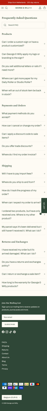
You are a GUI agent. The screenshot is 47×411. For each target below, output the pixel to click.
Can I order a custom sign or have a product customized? (20, 44)
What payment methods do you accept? (18, 115)
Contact (5, 354)
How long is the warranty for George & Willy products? (21, 284)
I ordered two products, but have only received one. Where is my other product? (21, 215)
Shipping (5, 346)
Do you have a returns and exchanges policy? (21, 264)
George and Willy (12, 403)
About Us (5, 357)
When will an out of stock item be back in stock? (21, 92)
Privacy (5, 369)
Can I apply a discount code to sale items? (20, 136)
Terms (4, 365)
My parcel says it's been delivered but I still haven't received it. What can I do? (22, 229)
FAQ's (4, 342)
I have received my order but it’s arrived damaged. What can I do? (19, 251)
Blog (4, 361)
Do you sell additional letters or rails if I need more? (22, 68)
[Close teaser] (40, 214)
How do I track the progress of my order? (19, 192)
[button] (44, 205)
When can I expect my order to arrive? (21, 202)
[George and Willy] (23, 8)
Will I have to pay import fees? (17, 173)
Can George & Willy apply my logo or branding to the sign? (21, 56)
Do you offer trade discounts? (17, 146)
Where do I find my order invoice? (19, 154)
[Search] (7, 7)
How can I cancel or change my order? (22, 125)
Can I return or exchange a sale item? (21, 274)
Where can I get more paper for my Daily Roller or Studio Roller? (19, 80)
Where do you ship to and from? (18, 182)
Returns (5, 350)
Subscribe (10, 324)
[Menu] (2, 7)
